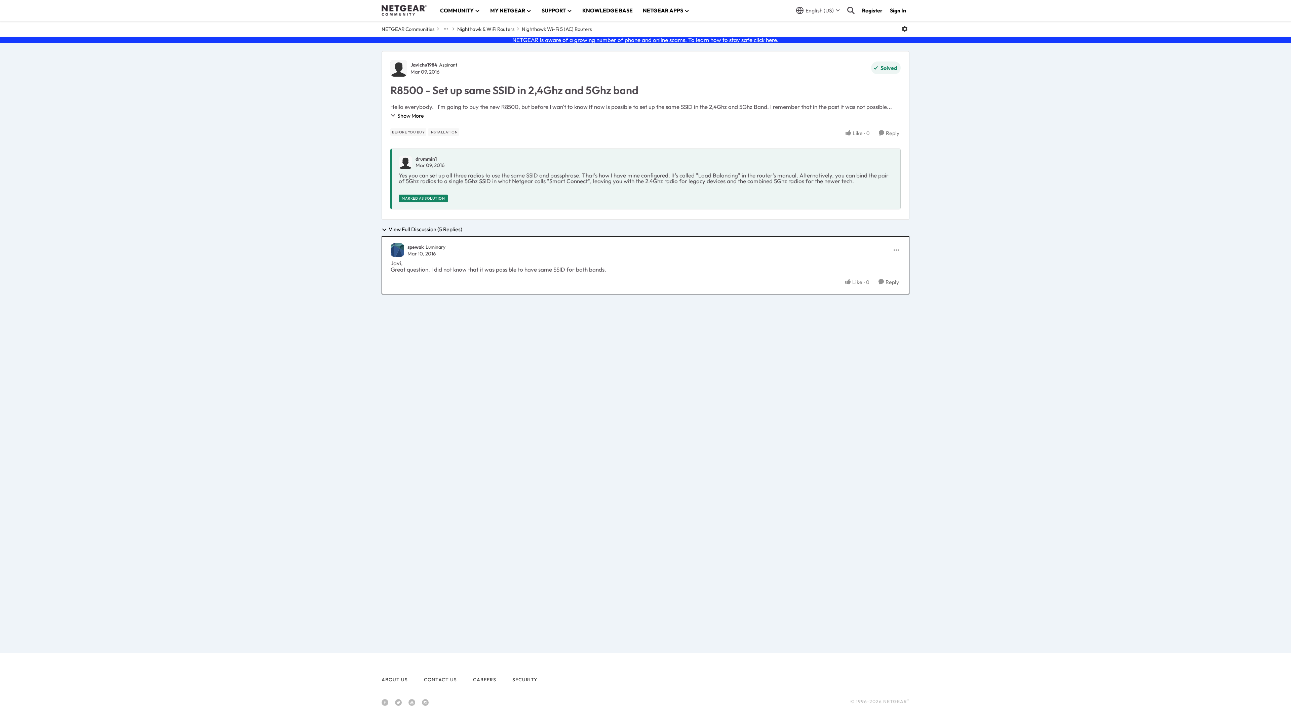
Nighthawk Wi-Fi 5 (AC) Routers (557, 29)
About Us (395, 680)
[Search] (851, 10)
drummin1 (426, 159)
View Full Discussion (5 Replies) (425, 230)
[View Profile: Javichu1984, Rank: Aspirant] (398, 68)
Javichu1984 (423, 65)
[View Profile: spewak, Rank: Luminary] (397, 250)
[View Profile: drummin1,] (405, 162)
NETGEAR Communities (408, 29)
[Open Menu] (904, 29)
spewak (415, 247)
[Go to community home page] (404, 10)
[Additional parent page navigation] (446, 29)
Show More (410, 115)
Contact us (440, 680)
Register (872, 10)
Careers (484, 680)
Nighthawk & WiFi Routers (485, 29)
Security (524, 680)
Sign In (898, 10)
